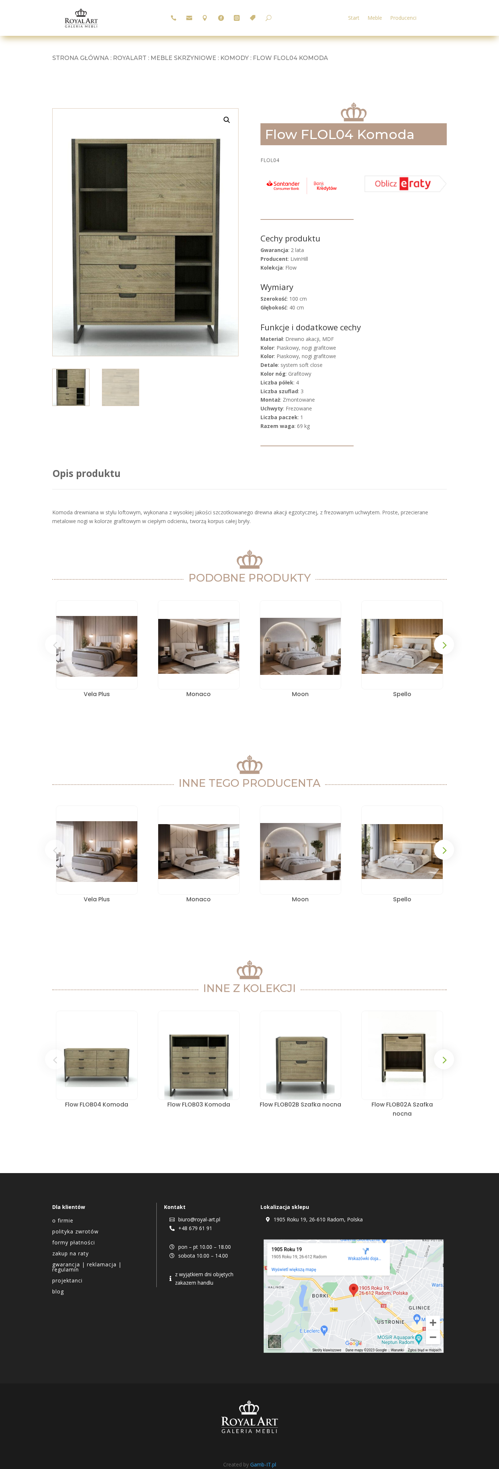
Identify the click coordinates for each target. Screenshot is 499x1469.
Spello (402, 694)
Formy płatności (73, 1243)
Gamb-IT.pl (263, 1464)
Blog (58, 1292)
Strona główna (80, 58)
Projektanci (67, 1281)
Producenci (403, 18)
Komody (234, 58)
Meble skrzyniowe (183, 58)
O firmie (62, 1221)
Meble (374, 18)
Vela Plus (97, 694)
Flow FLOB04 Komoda (96, 1104)
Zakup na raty (70, 1254)
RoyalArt (129, 58)
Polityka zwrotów (75, 1232)
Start (353, 18)
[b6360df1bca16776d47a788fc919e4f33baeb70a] (406, 190)
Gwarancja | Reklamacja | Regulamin (87, 1267)
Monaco (198, 694)
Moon (300, 694)
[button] (226, 120)
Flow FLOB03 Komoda (198, 1104)
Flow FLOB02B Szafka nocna (300, 1104)
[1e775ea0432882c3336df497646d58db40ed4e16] (301, 194)
